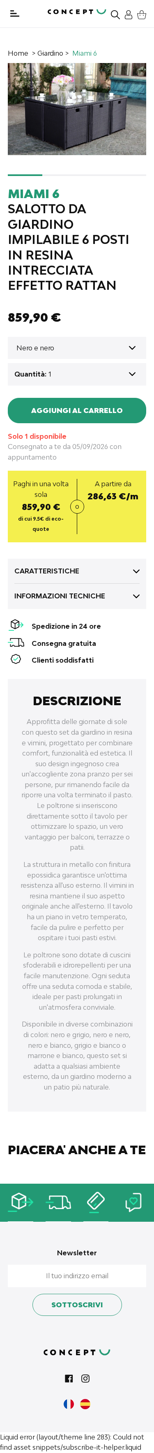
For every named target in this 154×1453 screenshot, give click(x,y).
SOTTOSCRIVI (77, 1305)
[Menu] (15, 13)
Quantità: (30, 374)
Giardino (50, 53)
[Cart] (139, 13)
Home (18, 53)
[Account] (126, 13)
